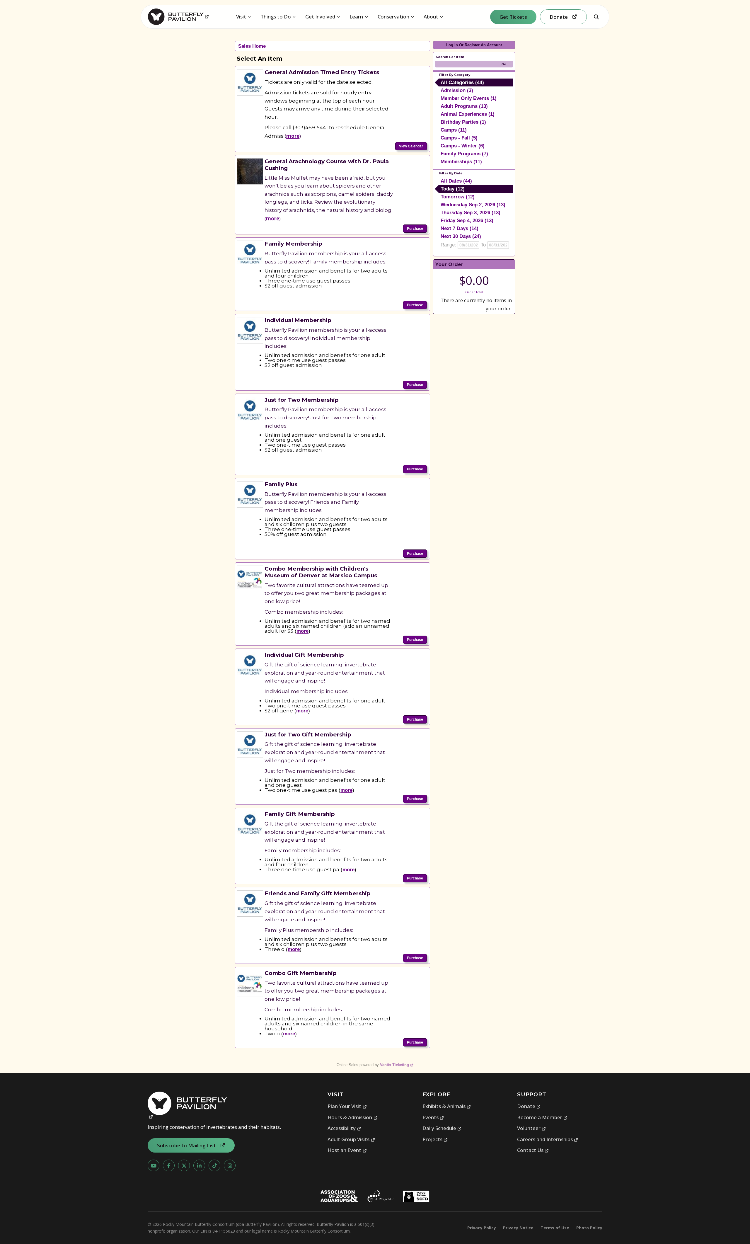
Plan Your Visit (347, 1106)
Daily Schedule (442, 1128)
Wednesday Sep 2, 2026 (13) (473, 204)
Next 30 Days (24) (461, 236)
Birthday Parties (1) (463, 122)
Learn (356, 16)
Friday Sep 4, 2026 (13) (467, 220)
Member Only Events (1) (469, 98)
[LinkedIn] (199, 1165)
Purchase (415, 229)
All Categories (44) (462, 82)
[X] (184, 1165)
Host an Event (347, 1150)
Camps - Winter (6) (463, 146)
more (292, 135)
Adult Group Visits (351, 1139)
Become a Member (542, 1117)
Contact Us (533, 1150)
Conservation (393, 16)
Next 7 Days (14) (459, 228)
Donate (529, 1106)
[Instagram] (230, 1165)
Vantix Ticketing (397, 1065)
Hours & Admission (353, 1117)
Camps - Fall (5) (459, 138)
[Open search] (596, 17)
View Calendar (411, 146)
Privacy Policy (481, 1228)
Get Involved (320, 16)
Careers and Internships (547, 1139)
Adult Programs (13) (464, 106)
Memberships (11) (461, 161)
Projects (435, 1139)
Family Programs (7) (464, 153)
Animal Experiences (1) (468, 114)
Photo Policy (589, 1228)
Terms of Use (555, 1228)
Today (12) (453, 189)
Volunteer (531, 1128)
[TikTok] (214, 1165)
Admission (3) (457, 90)
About (431, 16)
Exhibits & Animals (446, 1106)
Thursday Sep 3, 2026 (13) (470, 212)
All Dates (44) (456, 181)
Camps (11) (454, 130)
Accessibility (344, 1128)
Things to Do (275, 16)
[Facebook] (169, 1165)
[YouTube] (153, 1165)
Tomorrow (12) (458, 197)
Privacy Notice (518, 1228)
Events (433, 1117)
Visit (241, 16)
